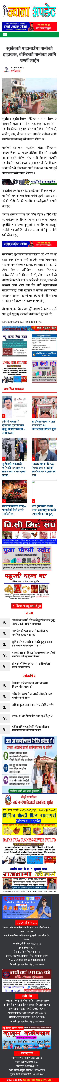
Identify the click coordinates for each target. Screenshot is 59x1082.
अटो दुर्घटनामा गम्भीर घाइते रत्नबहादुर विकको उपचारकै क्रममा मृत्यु (44, 510)
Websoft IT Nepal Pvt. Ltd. (37, 1080)
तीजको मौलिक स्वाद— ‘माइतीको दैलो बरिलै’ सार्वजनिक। (14, 510)
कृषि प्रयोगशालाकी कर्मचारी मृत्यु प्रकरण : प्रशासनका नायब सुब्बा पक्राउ (14, 470)
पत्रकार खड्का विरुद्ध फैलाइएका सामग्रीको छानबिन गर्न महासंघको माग (44, 470)
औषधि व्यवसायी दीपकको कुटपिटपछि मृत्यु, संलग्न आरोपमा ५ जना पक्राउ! (13, 427)
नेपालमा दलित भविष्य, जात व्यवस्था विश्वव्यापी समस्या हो (30, 685)
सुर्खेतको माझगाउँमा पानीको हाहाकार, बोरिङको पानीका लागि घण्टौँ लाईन (29, 55)
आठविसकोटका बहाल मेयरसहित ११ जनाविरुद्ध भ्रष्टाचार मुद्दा (44, 425)
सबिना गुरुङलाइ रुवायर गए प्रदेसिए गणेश (33, 705)
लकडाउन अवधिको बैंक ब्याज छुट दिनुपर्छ (32, 716)
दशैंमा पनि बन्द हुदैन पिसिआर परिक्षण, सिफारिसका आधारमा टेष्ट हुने (30, 729)
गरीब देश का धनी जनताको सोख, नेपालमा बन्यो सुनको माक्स (32, 696)
